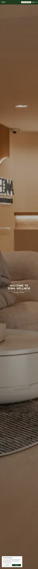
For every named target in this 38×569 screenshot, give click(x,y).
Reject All (7, 565)
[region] (12, 561)
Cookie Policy (9, 562)
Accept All (16, 565)
